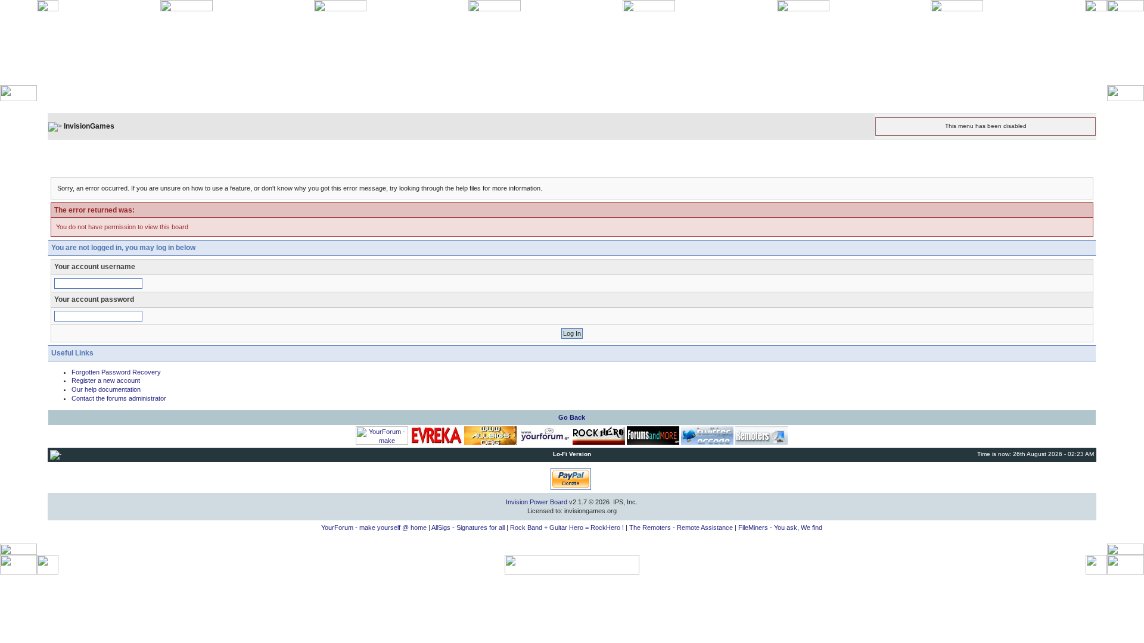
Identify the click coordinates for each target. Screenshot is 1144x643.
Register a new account (106, 380)
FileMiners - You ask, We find (780, 527)
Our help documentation (106, 389)
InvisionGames (89, 126)
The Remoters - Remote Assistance (681, 527)
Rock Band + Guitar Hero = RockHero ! (567, 527)
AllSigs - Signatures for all (468, 527)
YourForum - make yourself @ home (374, 527)
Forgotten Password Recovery (116, 372)
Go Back (571, 417)
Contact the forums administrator (119, 398)
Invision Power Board (536, 501)
